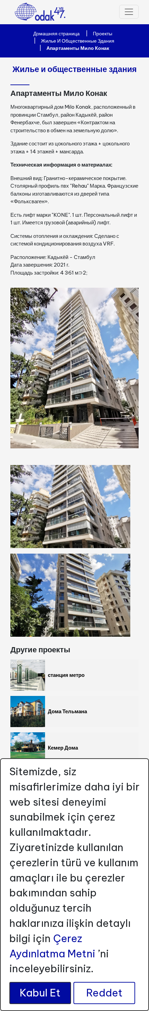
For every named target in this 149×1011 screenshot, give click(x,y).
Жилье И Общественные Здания (77, 41)
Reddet (104, 992)
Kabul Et (40, 992)
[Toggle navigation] (129, 12)
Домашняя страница (56, 33)
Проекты (102, 33)
